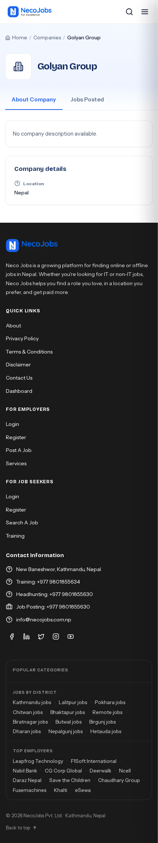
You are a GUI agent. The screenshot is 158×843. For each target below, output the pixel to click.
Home (19, 37)
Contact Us (19, 377)
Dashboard (19, 391)
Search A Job (22, 522)
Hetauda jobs (105, 731)
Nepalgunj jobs (66, 731)
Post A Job (19, 450)
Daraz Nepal (27, 780)
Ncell (125, 771)
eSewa (83, 790)
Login (12, 424)
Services (16, 463)
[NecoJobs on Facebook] (12, 636)
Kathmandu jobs (32, 702)
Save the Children (69, 780)
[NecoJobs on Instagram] (56, 636)
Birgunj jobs (102, 722)
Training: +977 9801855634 (48, 581)
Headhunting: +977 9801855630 (54, 594)
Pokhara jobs (110, 702)
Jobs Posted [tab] (87, 99)
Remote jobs (107, 712)
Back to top (18, 828)
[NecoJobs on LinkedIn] (26, 636)
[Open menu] (144, 11)
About (13, 325)
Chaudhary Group (119, 780)
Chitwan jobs (28, 712)
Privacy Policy (22, 338)
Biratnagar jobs (30, 722)
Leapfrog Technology (38, 761)
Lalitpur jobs (73, 702)
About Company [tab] (34, 99)
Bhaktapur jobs (67, 712)
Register (16, 437)
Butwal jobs (68, 722)
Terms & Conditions (29, 351)
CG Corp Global (63, 771)
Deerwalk (100, 771)
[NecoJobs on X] (41, 636)
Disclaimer (18, 364)
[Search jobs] (129, 11)
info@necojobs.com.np (43, 619)
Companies (47, 37)
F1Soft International (93, 761)
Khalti (60, 790)
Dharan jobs (27, 731)
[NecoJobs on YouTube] (70, 636)
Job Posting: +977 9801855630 (53, 606)
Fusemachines (29, 790)
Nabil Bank (25, 771)
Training (15, 535)
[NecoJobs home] (30, 11)
